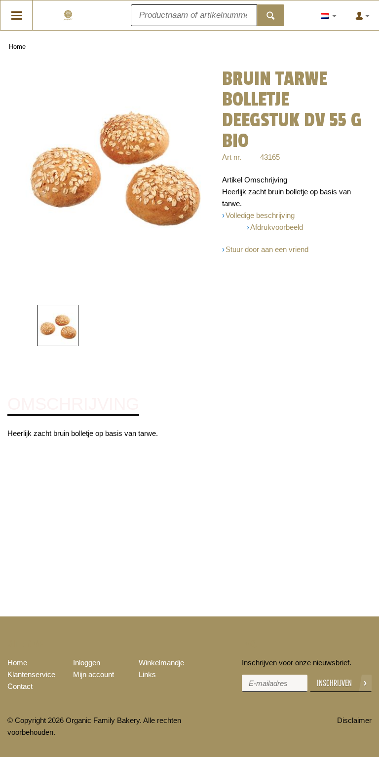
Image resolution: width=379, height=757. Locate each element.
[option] (113, 163)
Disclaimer (354, 720)
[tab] (73, 404)
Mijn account (93, 674)
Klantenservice (31, 674)
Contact (20, 686)
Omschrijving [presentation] (73, 404)
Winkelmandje (161, 662)
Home (17, 46)
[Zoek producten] (270, 15)
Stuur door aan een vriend (267, 249)
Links (147, 674)
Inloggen (86, 662)
